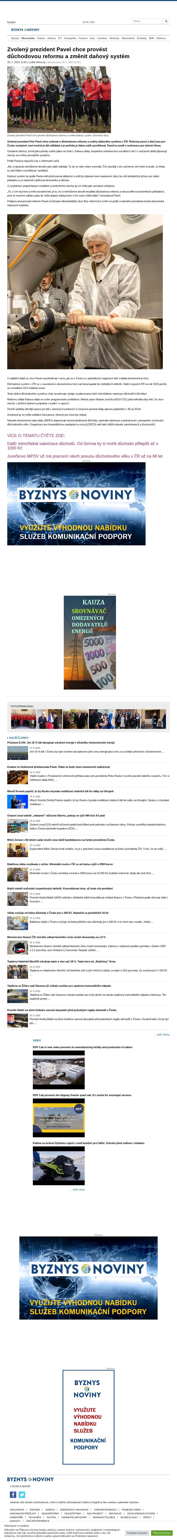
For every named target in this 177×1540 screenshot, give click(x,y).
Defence (161, 38)
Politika (51, 1517)
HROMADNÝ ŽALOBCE (104, 1517)
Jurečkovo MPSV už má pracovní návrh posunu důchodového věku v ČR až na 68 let (84, 456)
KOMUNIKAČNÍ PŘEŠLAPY (23, 1513)
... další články (162, 1034)
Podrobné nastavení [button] (137, 1533)
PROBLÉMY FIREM (131, 1510)
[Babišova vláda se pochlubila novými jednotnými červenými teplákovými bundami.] (24, 719)
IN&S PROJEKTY (95, 1513)
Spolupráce (17, 1510)
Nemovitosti (128, 38)
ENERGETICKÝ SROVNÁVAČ (74, 1510)
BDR (151, 38)
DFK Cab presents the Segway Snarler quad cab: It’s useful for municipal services (82, 1095)
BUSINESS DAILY (129, 1517)
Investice (102, 38)
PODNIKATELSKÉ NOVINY (74, 1517)
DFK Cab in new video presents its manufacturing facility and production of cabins (82, 1047)
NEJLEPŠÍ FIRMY (73, 1513)
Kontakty (11, 22)
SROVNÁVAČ (115, 1513)
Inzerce (50, 1510)
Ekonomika (28, 38)
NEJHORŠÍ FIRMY (50, 1513)
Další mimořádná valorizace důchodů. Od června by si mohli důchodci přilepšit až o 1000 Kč (82, 445)
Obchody (114, 38)
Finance (83, 38)
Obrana (51, 38)
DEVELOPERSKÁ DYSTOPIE (141, 1513)
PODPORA (35, 1510)
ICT (60, 38)
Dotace (41, 38)
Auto (92, 38)
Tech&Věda (35, 1517)
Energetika (70, 38)
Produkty (142, 38)
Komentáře (16, 1517)
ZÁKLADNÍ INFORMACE (37, 1521)
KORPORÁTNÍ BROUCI (105, 1510)
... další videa (77, 1189)
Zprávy (147, 1517)
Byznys (15, 38)
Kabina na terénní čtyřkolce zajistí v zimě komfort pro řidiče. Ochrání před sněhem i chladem (88, 1143)
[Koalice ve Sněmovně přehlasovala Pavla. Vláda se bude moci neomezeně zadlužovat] (17, 777)
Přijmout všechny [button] (162, 1533)
